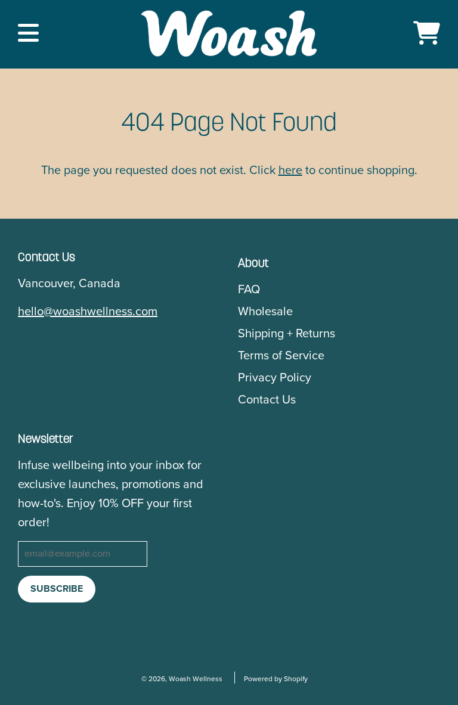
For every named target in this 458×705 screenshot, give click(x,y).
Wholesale (265, 312)
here (290, 170)
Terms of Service (281, 356)
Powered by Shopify (276, 679)
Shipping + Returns (286, 334)
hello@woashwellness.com (87, 312)
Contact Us (267, 400)
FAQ (249, 289)
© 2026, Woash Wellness (181, 679)
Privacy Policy (274, 378)
